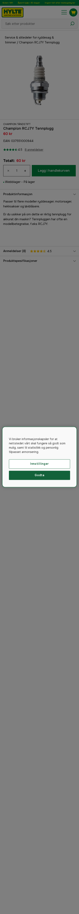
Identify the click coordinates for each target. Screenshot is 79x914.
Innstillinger (39, 464)
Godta (39, 475)
